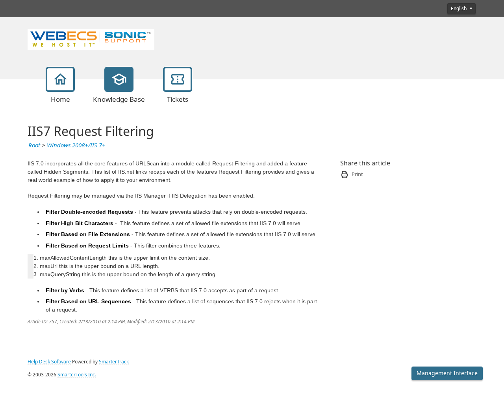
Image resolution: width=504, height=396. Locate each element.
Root (34, 145)
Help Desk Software (49, 362)
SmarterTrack (114, 362)
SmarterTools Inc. (76, 375)
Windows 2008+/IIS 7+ (76, 145)
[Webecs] (91, 38)
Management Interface (447, 373)
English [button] (459, 8)
